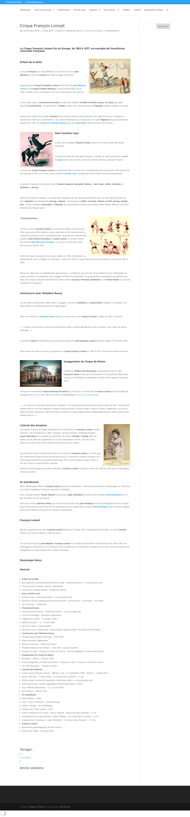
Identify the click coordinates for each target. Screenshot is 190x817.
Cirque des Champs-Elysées (53, 123)
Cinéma (137, 10)
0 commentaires (111, 30)
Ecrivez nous (80, 10)
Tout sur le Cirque (42, 10)
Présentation (64, 10)
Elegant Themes (37, 806)
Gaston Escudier (84, 394)
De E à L (80, 30)
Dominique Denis (32, 30)
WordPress (65, 806)
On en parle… (110, 10)
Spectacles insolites (153, 10)
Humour (93, 10)
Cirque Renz (80, 123)
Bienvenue (26, 10)
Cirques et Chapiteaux (65, 30)
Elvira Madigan (101, 506)
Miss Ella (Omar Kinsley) (42, 242)
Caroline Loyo (70, 173)
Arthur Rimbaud (113, 494)
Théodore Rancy (47, 316)
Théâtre (126, 10)
